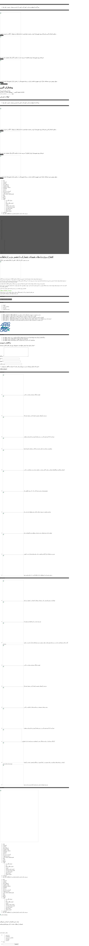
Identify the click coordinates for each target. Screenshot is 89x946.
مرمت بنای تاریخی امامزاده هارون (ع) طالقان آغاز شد (15, 213)
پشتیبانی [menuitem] (7, 939)
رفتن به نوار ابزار (4, 932)
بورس (7, 204)
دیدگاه (2, 356)
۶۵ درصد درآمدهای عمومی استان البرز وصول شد (35, 415)
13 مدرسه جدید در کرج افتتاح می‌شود (32, 621)
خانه (4, 180)
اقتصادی (5, 188)
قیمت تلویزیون (9, 208)
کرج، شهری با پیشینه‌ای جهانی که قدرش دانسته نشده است (29, 320)
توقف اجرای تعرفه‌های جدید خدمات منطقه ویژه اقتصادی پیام (38, 533)
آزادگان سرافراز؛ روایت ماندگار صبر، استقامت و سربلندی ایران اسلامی (38, 741)
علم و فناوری (6, 185)
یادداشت (5, 212)
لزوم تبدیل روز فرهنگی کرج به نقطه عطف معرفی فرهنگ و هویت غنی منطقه (33, 318)
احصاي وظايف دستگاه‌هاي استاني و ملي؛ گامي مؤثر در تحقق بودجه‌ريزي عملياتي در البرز (44, 469)
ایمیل (1, 361)
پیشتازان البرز (6, 306)
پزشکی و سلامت (7, 187)
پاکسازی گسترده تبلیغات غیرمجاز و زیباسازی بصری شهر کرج (30, 317)
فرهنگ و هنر (5, 184)
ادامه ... (1, 35)
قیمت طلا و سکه (9, 203)
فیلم (4, 195)
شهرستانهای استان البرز (8, 193)
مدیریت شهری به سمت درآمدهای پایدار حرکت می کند (28, 314)
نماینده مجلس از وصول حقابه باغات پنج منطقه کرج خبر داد (37, 512)
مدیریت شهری (6, 192)
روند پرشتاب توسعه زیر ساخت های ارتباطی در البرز (36, 707)
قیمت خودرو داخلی (10, 205)
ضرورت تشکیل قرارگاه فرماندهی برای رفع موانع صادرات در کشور (39, 554)
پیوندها (4, 197)
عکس (4, 196)
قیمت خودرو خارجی (10, 207)
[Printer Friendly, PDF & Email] (6, 291)
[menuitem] (46, 944)
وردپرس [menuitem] (7, 935)
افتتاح (4, 305)
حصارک (4, 307)
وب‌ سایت (2, 363)
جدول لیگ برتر (9, 200)
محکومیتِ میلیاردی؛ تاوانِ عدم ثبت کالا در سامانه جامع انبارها (38, 448)
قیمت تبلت (8, 209)
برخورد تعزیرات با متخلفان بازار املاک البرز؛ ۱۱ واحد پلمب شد (38, 575)
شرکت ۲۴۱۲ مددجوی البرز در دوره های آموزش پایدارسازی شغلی (39, 436)
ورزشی (4, 189)
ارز (6, 201)
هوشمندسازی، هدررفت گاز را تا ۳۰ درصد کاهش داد (35, 490)
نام (1, 358)
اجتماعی (5, 182)
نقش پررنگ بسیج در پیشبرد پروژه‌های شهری (26, 316)
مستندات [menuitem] (8, 936)
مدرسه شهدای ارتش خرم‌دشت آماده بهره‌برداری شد (36, 784)
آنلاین (4, 199)
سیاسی (4, 183)
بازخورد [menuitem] (7, 940)
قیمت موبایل (8, 211)
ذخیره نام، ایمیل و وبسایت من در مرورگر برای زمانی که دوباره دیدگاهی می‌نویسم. (20, 366)
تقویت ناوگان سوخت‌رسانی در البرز (32, 394)
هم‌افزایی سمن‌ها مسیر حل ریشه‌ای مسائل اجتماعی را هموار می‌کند (39, 600)
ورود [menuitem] (4, 941)
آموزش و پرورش (7, 191)
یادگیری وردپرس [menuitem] (9, 937)
